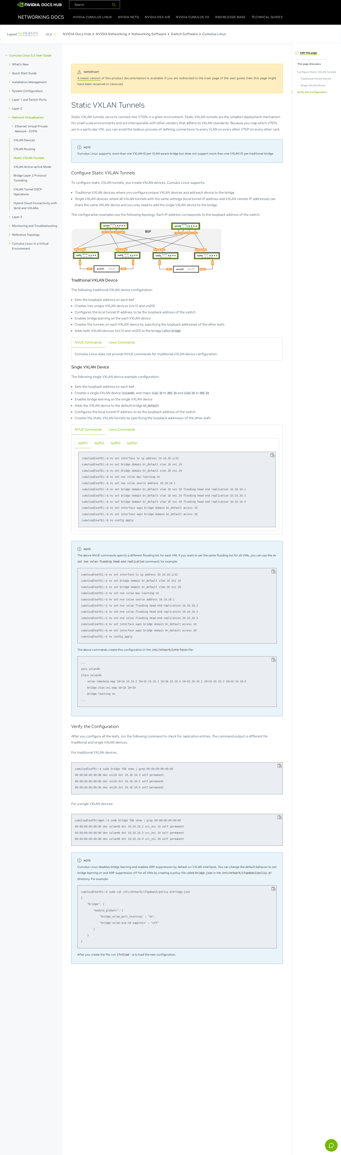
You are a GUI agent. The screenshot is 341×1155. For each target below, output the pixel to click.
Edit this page (308, 52)
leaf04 (132, 443)
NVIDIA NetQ (128, 17)
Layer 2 (17, 108)
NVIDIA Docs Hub (77, 34)
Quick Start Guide (24, 73)
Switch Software (184, 34)
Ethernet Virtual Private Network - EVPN (31, 128)
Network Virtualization (28, 117)
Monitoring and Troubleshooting (34, 226)
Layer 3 (17, 217)
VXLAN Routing (24, 149)
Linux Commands (122, 342)
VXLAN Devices (24, 140)
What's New (20, 64)
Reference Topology (26, 234)
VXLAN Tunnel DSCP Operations (28, 191)
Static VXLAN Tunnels (29, 158)
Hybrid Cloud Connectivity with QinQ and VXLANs (35, 205)
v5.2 (49, 34)
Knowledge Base (230, 17)
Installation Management (29, 82)
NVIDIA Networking (111, 34)
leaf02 (99, 443)
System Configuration (27, 91)
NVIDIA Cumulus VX (192, 17)
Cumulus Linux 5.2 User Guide (30, 55)
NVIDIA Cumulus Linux (92, 17)
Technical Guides (267, 17)
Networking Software (149, 34)
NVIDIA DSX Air (157, 17)
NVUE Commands (88, 342)
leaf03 (115, 443)
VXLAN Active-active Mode (32, 166)
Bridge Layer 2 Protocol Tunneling (30, 178)
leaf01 (83, 443)
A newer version (89, 78)
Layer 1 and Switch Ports (29, 99)
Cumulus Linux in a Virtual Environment (30, 245)
